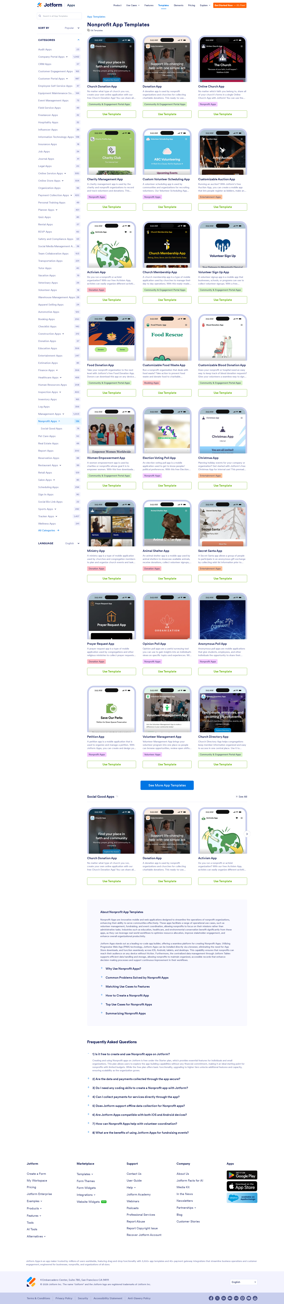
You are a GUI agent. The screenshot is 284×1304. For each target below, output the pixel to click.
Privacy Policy (64, 1298)
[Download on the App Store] (242, 1186)
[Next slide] (247, 834)
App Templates (96, 16)
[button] (59, 28)
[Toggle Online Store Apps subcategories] (62, 180)
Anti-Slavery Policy (139, 1298)
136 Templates (96, 30)
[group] (111, 849)
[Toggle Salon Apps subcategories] (54, 479)
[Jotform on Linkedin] (223, 1298)
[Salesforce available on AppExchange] (242, 1198)
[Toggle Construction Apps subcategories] (63, 333)
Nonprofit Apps (208, 104)
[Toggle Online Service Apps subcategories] (65, 173)
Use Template (111, 114)
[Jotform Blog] (236, 1298)
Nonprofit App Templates (118, 24)
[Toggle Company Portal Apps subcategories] (66, 56)
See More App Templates (167, 785)
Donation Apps (97, 289)
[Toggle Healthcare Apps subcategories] (60, 377)
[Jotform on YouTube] (248, 1298)
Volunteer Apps (152, 754)
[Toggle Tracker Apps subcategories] (56, 516)
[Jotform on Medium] (230, 1298)
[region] (59, 285)
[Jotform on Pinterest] (242, 1298)
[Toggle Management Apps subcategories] (63, 414)
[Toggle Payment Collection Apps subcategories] (71, 195)
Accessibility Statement (108, 1298)
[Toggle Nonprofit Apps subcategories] (59, 421)
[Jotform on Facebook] (211, 1298)
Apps (71, 5)
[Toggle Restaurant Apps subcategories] (60, 465)
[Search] (40, 16)
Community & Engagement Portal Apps (109, 104)
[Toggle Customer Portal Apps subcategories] (67, 78)
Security (83, 1298)
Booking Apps (152, 382)
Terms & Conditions (38, 1298)
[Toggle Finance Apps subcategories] (57, 370)
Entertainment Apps (210, 196)
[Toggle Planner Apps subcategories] (56, 209)
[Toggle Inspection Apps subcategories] (60, 392)
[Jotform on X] (217, 1298)
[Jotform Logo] (50, 5)
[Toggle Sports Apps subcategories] (55, 509)
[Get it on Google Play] (242, 1175)
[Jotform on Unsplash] (255, 1298)
